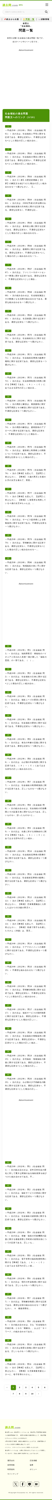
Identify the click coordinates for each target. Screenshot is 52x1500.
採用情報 (11, 1465)
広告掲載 (33, 1460)
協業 (31, 1465)
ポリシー (33, 1469)
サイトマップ (12, 1474)
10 (32, 1394)
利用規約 (11, 1469)
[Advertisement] (26, 78)
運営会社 (11, 1460)
